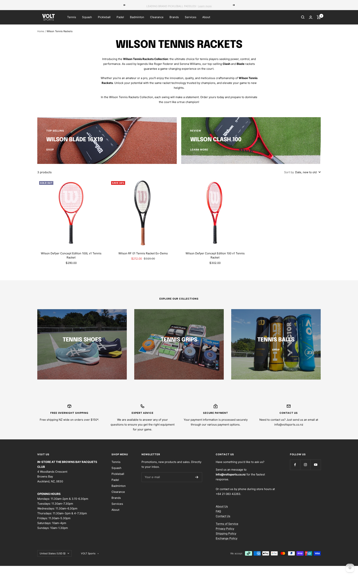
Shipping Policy (226, 533)
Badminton (137, 17)
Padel (120, 17)
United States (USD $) (53, 553)
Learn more (205, 5)
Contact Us (223, 516)
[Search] (302, 17)
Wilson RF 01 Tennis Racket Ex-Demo (143, 253)
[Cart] (319, 17)
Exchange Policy (226, 538)
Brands (174, 17)
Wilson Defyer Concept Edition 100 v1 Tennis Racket (215, 255)
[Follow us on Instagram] (305, 465)
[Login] (310, 17)
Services (190, 17)
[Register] (196, 477)
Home (40, 31)
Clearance (157, 17)
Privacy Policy (225, 528)
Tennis (71, 17)
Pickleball (104, 17)
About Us (222, 506)
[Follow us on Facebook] (295, 465)
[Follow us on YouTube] (315, 465)
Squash (87, 17)
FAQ (218, 511)
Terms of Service (227, 524)
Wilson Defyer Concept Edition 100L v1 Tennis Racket (71, 255)
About (206, 17)
